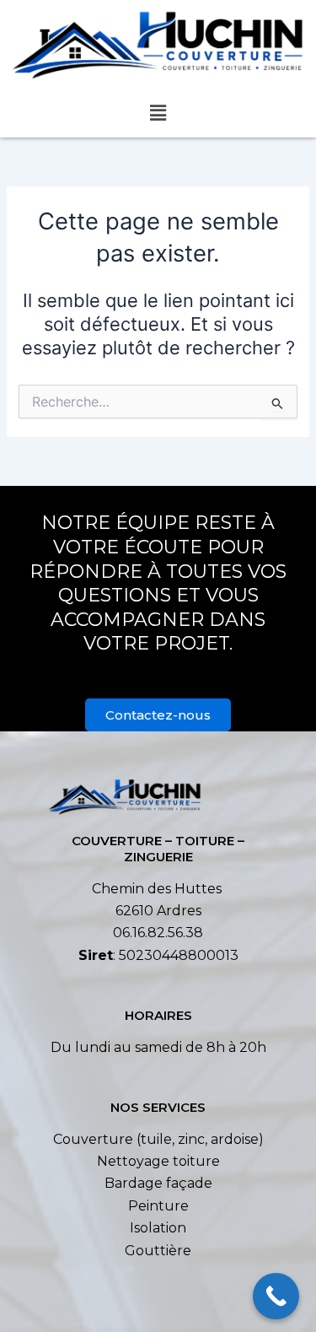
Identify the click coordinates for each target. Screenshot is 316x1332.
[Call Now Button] (276, 1296)
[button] (157, 113)
